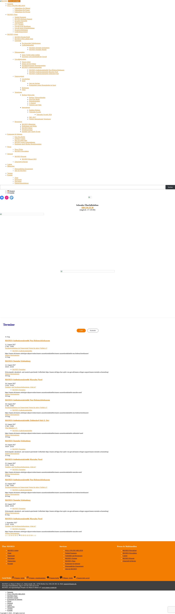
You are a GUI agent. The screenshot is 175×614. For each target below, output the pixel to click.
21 (25, 535)
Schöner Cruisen (20, 139)
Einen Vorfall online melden (31, 55)
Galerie (9, 164)
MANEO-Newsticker (130, 550)
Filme (24, 90)
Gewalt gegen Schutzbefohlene (25, 28)
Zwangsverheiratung (21, 30)
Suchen (170, 187)
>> (35, 535)
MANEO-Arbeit (12, 34)
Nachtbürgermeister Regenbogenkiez (34, 65)
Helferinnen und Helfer (29, 126)
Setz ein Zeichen (34, 83)
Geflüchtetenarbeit (28, 45)
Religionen (25, 88)
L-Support (32, 103)
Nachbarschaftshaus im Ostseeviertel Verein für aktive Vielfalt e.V (26, 348)
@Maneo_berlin (67, 578)
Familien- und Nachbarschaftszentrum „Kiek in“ (20, 387)
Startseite (10, 4)
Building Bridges (34, 110)
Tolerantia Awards (35, 112)
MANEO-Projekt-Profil (22, 37)
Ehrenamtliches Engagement (24, 169)
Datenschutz (12, 561)
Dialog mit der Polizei (29, 64)
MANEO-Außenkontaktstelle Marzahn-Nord (43, 72)
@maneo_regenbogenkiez (37, 578)
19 (21, 535)
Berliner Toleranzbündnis (37, 97)
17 (17, 535)
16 (15, 535)
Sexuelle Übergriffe (21, 21)
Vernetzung (18, 92)
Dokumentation (20, 52)
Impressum (18, 179)
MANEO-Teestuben (18, 369)
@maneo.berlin (54, 578)
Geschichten (26, 79)
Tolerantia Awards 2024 (44, 114)
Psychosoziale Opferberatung (31, 43)
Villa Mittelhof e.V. (11, 428)
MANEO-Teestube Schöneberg (39, 48)
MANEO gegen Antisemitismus (25, 142)
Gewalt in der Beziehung (23, 26)
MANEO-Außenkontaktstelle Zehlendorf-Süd (44, 74)
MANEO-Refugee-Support (23, 19)
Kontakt (9, 175)
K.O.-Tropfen (19, 24)
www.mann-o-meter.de (49, 587)
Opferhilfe (18, 41)
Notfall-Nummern (20, 17)
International (26, 107)
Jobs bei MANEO (20, 170)
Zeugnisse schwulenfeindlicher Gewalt (34, 57)
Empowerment (19, 76)
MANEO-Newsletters (22, 151)
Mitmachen (10, 166)
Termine (10, 173)
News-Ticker (19, 149)
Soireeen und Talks (35, 105)
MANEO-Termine (71, 558)
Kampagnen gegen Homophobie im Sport (42, 85)
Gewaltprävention (20, 59)
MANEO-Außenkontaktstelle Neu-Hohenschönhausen (46, 70)
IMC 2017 (32, 117)
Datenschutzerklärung (22, 183)
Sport (23, 81)
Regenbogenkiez (34, 101)
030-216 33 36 (87, 207)
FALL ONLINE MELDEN (16, 5)
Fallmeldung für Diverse (22, 12)
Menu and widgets (14, 1)
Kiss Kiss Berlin (34, 99)
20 (23, 535)
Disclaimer (18, 181)
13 (9, 535)
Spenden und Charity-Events (31, 131)
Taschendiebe (19, 22)
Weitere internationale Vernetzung (40, 119)
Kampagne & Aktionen (14, 134)
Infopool (10, 154)
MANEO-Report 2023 (29, 159)
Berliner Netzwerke (28, 95)
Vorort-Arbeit (26, 62)
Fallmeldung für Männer (22, 8)
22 (27, 535)
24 (32, 535)
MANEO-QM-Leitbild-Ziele (24, 39)
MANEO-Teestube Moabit (37, 49)
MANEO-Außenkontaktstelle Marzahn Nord (23, 380)
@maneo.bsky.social (83, 578)
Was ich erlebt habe (21, 140)
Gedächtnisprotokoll (21, 32)
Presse (9, 147)
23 (29, 535)
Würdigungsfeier (27, 130)
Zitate (16, 178)
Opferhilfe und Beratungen (73, 556)
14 (11, 535)
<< (6, 535)
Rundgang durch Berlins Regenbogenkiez (28, 144)
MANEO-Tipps (12, 14)
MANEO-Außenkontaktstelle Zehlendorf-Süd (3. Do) (27, 420)
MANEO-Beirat (27, 128)
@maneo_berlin (19, 578)
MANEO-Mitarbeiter (28, 124)
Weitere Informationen (12, 355)
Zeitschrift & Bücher (21, 162)
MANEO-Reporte (20, 156)
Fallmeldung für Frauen (22, 10)
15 (13, 535)
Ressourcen (18, 121)
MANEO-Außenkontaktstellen (32, 67)
